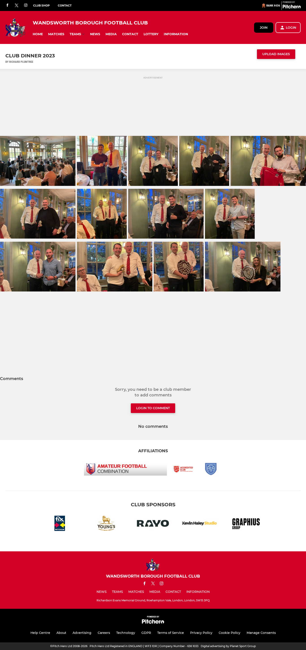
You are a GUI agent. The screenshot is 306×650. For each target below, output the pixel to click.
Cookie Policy (229, 633)
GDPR (146, 633)
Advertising (82, 633)
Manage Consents (261, 633)
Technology (125, 633)
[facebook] (7, 5)
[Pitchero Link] (292, 7)
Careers (104, 633)
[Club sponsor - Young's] (106, 524)
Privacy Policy (201, 633)
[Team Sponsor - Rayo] (153, 524)
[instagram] (26, 5)
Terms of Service (170, 633)
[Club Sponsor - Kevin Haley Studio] (200, 524)
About (61, 633)
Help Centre (40, 633)
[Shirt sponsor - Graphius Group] (246, 524)
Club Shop (41, 5)
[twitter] (16, 5)
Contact (64, 5)
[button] (37, 34)
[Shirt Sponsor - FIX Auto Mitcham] (60, 524)
